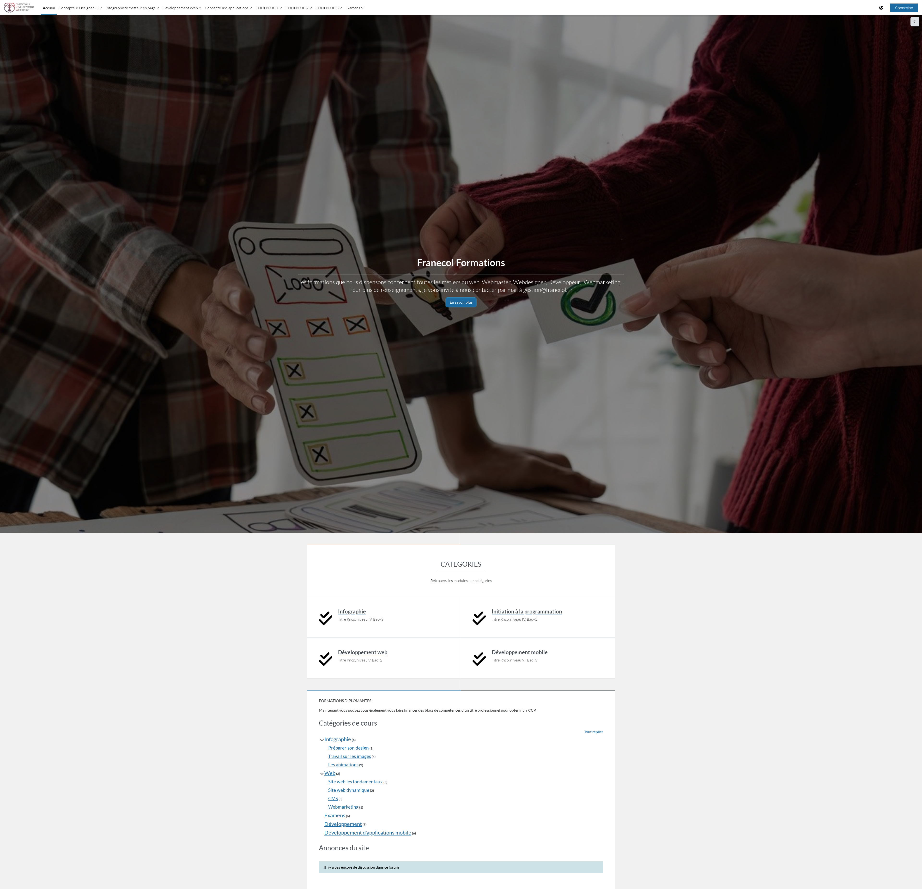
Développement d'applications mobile (367, 832)
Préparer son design (348, 748)
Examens (334, 815)
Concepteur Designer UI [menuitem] (79, 8)
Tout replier (593, 731)
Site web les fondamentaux (355, 781)
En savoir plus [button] (461, 302)
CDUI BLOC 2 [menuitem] (297, 8)
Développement (343, 824)
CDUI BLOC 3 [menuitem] (327, 8)
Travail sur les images (349, 756)
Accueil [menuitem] (49, 8)
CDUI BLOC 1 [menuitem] (267, 8)
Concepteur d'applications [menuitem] (227, 8)
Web (329, 773)
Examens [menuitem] (353, 8)
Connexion (904, 7)
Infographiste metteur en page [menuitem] (131, 8)
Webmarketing (343, 807)
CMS (333, 798)
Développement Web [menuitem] (180, 8)
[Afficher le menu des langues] (881, 7)
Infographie (337, 739)
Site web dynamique (348, 790)
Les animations (343, 764)
